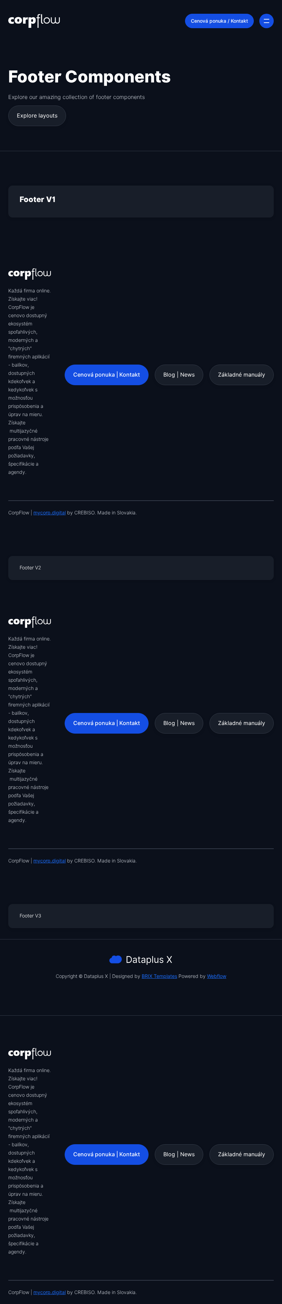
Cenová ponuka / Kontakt (219, 21)
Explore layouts (37, 115)
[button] (266, 21)
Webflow (216, 976)
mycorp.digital (49, 512)
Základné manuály (241, 374)
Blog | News (179, 374)
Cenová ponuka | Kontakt (106, 374)
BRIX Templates (159, 976)
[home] (34, 21)
